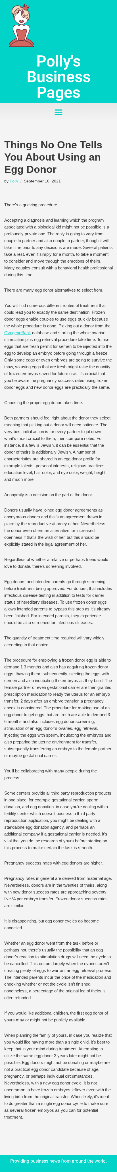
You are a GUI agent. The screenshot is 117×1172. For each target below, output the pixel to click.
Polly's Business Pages (59, 76)
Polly (14, 181)
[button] (58, 112)
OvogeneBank (17, 332)
